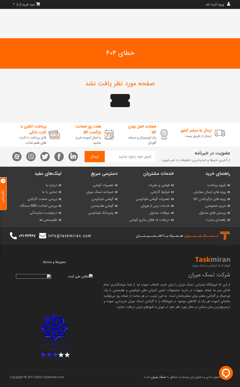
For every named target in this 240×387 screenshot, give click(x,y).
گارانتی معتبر (207, 295)
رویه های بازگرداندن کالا (209, 199)
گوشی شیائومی (102, 199)
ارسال (94, 156)
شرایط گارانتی (160, 192)
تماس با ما (49, 192)
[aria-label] (13, 236)
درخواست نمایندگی (43, 213)
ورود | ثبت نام (215, 4)
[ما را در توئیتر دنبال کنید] (45, 156)
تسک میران (186, 284)
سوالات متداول (159, 213)
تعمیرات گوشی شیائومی (153, 199)
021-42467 (27, 236)
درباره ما (51, 185)
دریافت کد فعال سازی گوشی (149, 220)
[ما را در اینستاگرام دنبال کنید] (31, 156)
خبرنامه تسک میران (99, 192)
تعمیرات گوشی (103, 185)
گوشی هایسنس (102, 206)
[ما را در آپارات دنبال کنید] (17, 156)
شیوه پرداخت (216, 185)
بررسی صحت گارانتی (42, 199)
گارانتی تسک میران (141, 301)
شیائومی (134, 290)
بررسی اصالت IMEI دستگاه (38, 206)
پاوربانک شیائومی (100, 213)
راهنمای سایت (216, 220)
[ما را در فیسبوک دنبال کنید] (59, 156)
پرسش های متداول (212, 213)
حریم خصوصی (215, 206)
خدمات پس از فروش (155, 206)
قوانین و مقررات (159, 185)
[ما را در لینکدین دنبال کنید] (73, 156)
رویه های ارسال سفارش (209, 192)
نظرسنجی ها (48, 220)
